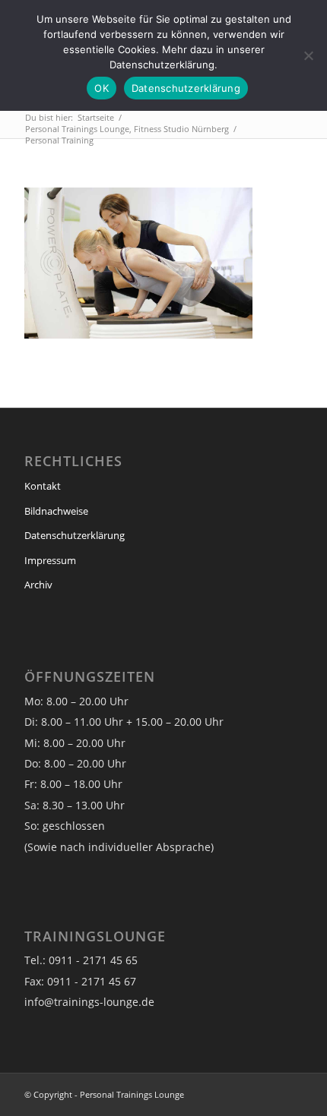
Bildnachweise (56, 511)
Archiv (38, 584)
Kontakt (42, 486)
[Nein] (308, 55)
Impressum (50, 560)
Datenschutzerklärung (74, 535)
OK (101, 88)
